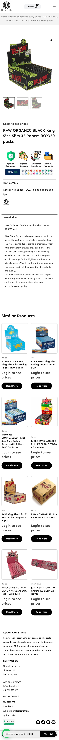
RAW (27, 189)
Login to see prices (15, 123)
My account (9, 701)
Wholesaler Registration (16, 710)
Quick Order (9, 715)
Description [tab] (10, 217)
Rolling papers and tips (21, 16)
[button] (54, 6)
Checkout (8, 706)
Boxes (38, 16)
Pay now (48, 734)
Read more (12, 386)
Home (4, 16)
